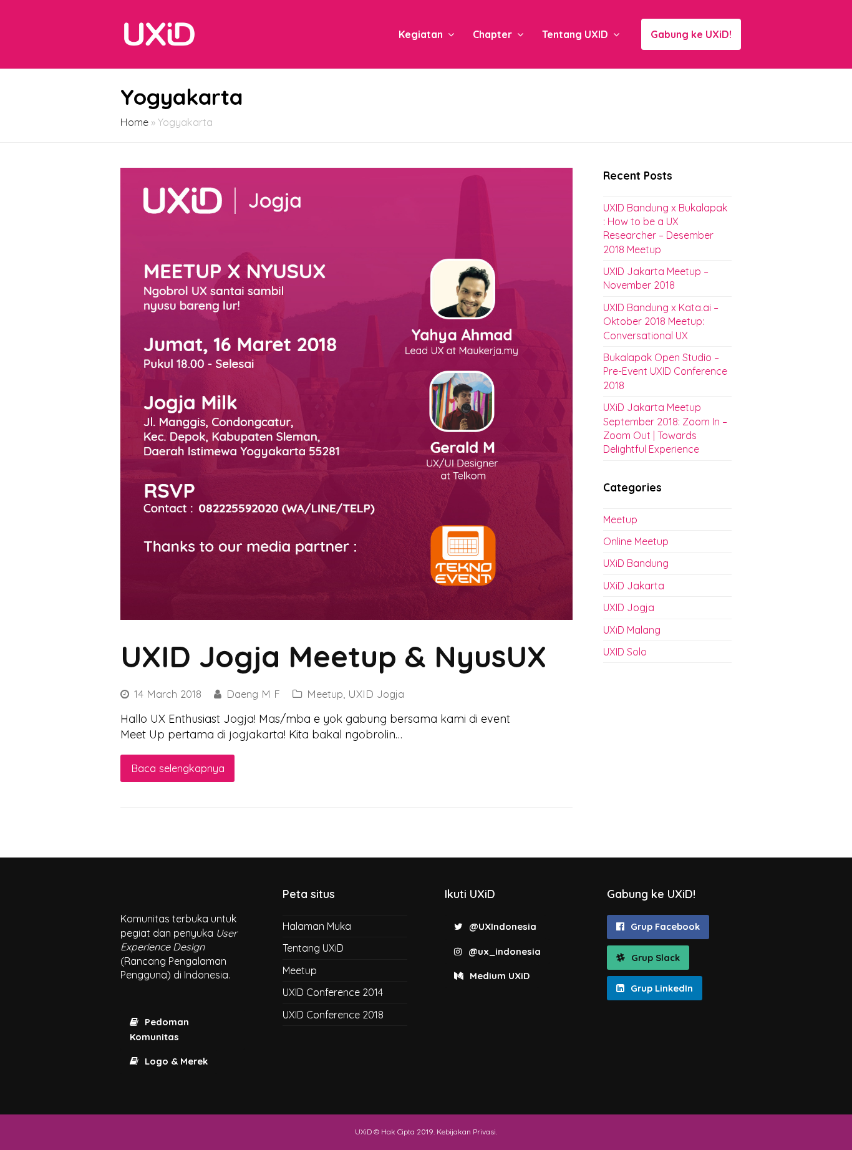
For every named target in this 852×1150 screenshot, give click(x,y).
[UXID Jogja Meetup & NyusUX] (346, 394)
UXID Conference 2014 (333, 992)
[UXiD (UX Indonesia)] (159, 33)
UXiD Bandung (636, 563)
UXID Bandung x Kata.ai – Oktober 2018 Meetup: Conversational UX (661, 321)
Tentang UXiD (313, 948)
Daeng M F (253, 693)
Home (134, 122)
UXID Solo (625, 651)
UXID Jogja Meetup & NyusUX (333, 656)
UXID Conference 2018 (333, 1014)
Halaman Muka (317, 926)
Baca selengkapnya (178, 768)
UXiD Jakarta (633, 585)
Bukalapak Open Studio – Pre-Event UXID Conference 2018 (665, 371)
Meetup (325, 693)
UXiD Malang (632, 630)
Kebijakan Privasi (466, 1131)
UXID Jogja (376, 693)
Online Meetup (636, 541)
